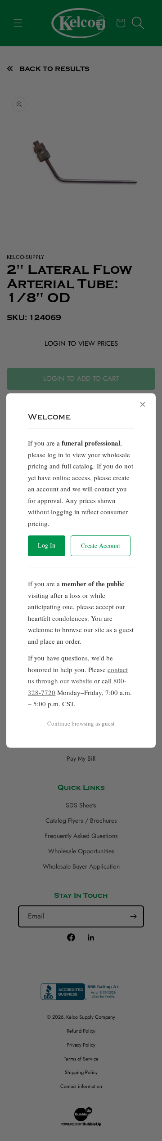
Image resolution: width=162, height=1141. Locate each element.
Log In (46, 545)
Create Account (100, 545)
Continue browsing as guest (81, 723)
